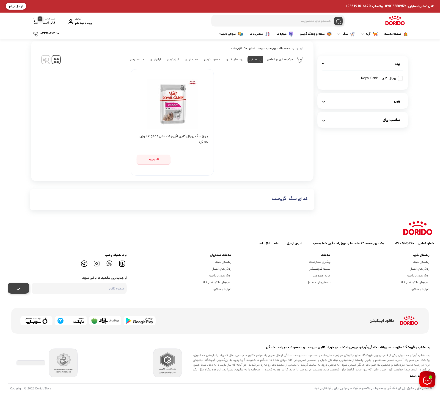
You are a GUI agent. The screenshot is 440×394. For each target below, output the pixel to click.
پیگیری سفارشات (319, 262)
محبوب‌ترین (212, 59)
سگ (345, 34)
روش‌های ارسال (419, 268)
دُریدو (300, 48)
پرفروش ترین (234, 59)
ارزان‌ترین (173, 59)
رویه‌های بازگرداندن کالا (415, 282)
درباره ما (281, 34)
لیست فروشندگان (319, 268)
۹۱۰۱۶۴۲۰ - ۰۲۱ (404, 243)
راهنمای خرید (421, 262)
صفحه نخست (392, 34)
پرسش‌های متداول (318, 282)
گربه (368, 34)
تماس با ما (256, 34)
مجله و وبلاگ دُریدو (312, 34)
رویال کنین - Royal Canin (378, 78)
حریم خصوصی (321, 275)
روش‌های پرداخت (418, 275)
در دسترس (137, 59)
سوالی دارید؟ (227, 34)
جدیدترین (191, 59)
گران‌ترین (155, 59)
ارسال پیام (16, 6)
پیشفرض (255, 59)
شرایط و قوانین (420, 289)
